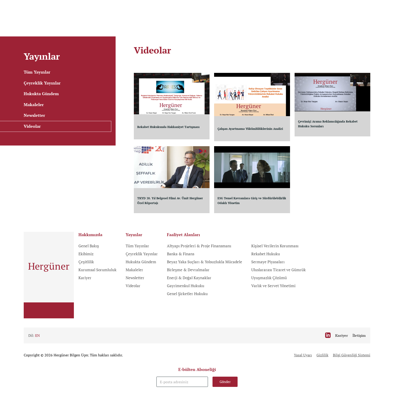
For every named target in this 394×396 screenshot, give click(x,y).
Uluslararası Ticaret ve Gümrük (278, 269)
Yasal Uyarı (303, 355)
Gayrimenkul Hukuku (185, 285)
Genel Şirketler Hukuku (187, 293)
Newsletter (135, 277)
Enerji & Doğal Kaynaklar (189, 277)
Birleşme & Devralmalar (188, 269)
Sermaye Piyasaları (268, 261)
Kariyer (84, 277)
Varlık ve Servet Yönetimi (273, 285)
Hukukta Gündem (141, 261)
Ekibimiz (85, 253)
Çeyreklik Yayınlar (142, 253)
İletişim (359, 335)
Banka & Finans (180, 253)
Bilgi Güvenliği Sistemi (351, 355)
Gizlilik (322, 355)
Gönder (225, 381)
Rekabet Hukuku (265, 253)
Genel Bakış (88, 245)
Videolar (133, 285)
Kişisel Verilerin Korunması (274, 245)
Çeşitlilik (86, 261)
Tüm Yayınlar (137, 245)
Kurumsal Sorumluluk (97, 269)
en (37, 335)
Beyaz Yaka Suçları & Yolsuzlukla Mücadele (204, 261)
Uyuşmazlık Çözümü (269, 277)
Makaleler (134, 269)
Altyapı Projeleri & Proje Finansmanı (199, 245)
